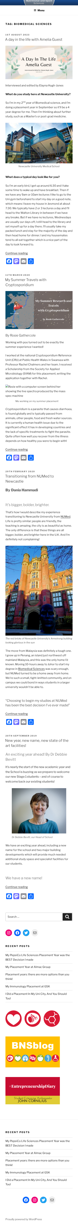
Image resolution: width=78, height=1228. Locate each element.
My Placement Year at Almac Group (27, 967)
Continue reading (16, 253)
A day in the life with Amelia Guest (33, 39)
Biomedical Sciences (31, 668)
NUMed (65, 516)
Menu (41, 10)
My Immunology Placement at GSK (28, 986)
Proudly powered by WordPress (23, 1219)
